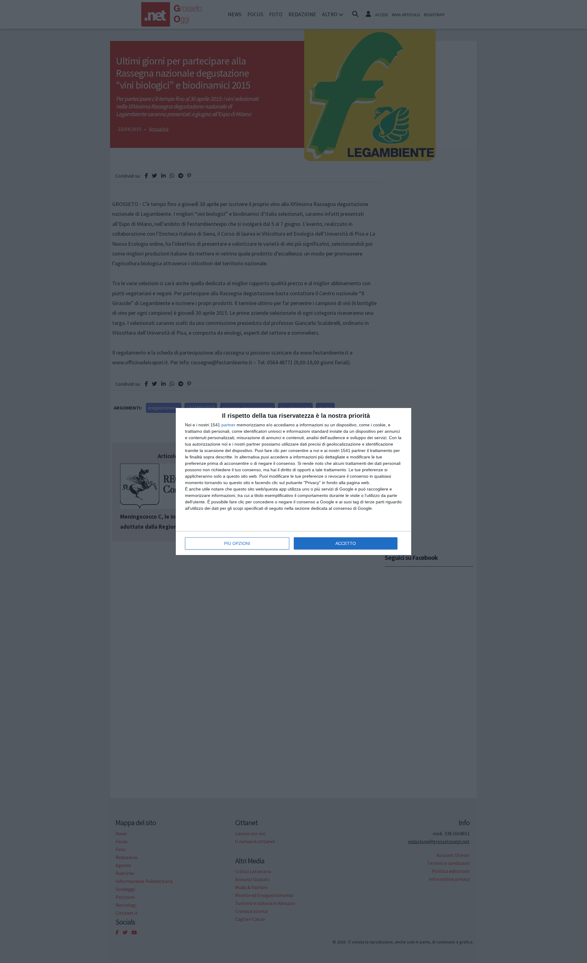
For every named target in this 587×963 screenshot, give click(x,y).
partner (228, 425)
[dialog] (293, 481)
